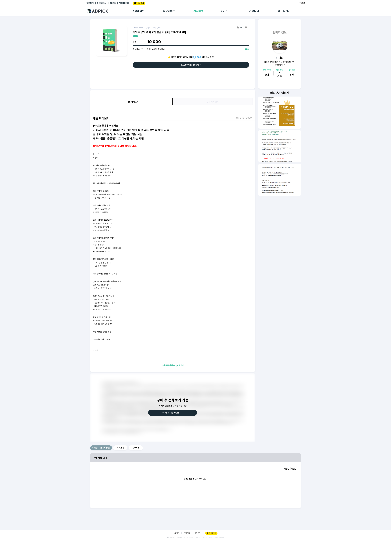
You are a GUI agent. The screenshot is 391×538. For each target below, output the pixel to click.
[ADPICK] (109, 11)
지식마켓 (198, 11)
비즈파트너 (101, 3)
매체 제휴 (187, 533)
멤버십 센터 (124, 3)
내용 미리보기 (132, 102)
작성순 (286, 468)
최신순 (293, 468)
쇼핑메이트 (138, 11)
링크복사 (136, 448)
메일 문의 (198, 533)
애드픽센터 (284, 11)
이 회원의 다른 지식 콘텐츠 (101, 448)
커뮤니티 (254, 11)
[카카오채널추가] (139, 3)
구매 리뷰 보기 (213, 102)
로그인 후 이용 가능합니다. (191, 65)
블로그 (113, 3)
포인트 (224, 11)
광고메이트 (169, 11)
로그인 (302, 3)
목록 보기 (120, 448)
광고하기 (90, 3)
